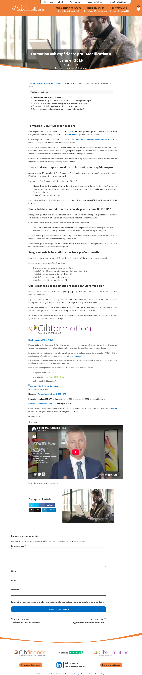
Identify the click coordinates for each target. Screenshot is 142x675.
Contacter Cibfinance (30, 665)
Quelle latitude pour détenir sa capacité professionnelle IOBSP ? (61, 103)
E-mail (15, 580)
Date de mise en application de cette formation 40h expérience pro (62, 100)
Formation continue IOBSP (49, 83)
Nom (14, 571)
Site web (15, 589)
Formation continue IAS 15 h (40, 403)
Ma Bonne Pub (54, 674)
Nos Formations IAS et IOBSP (41, 340)
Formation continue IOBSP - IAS (52, 394)
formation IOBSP (70, 134)
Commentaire (18, 546)
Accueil (32, 83)
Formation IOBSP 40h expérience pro (49, 97)
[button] (54, 2)
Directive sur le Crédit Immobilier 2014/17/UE (95, 139)
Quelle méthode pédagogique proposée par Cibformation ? (58, 109)
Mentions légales (100, 674)
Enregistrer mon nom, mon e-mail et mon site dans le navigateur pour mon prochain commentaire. (57, 602)
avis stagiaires (78, 356)
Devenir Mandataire (111, 665)
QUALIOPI (113, 408)
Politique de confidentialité (83, 674)
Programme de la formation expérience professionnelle (57, 106)
